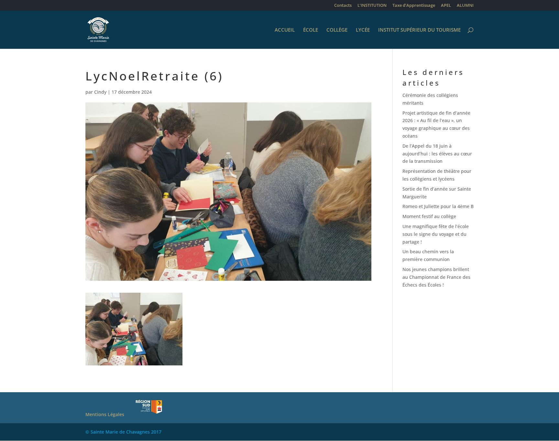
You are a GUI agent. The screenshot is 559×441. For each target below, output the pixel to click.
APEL (446, 5)
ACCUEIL (285, 30)
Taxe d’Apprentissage (413, 5)
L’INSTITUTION (372, 5)
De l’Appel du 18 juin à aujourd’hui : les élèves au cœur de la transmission (437, 153)
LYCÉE (363, 30)
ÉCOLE (310, 30)
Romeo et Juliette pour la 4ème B (438, 206)
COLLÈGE (336, 30)
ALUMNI (465, 5)
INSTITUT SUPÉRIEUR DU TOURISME (419, 30)
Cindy (100, 92)
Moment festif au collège (429, 216)
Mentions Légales (104, 414)
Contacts (343, 5)
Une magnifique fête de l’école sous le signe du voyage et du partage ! (435, 234)
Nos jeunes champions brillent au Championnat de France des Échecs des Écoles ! (436, 277)
